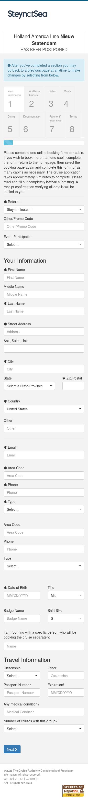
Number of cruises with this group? (30, 720)
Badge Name (14, 610)
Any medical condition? (21, 704)
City (10, 361)
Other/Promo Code (18, 218)
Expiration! (56, 684)
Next (11, 749)
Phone (12, 484)
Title (51, 587)
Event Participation (18, 236)
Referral (13, 201)
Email (11, 447)
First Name (16, 269)
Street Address (19, 323)
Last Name (16, 303)
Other (8, 420)
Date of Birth (17, 587)
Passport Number (17, 684)
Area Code (15, 467)
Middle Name (14, 286)
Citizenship (12, 667)
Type (11, 501)
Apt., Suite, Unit (16, 340)
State (8, 378)
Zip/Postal (74, 378)
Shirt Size (55, 610)
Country (13, 401)
